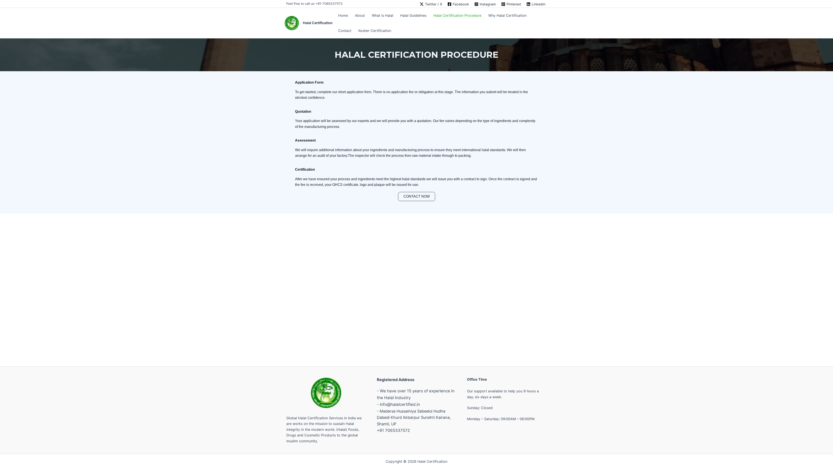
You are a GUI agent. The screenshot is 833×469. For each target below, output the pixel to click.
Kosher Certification (374, 30)
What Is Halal (382, 15)
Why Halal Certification (507, 15)
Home (343, 15)
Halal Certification (318, 23)
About (360, 15)
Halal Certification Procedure (457, 15)
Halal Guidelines (413, 15)
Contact (344, 30)
